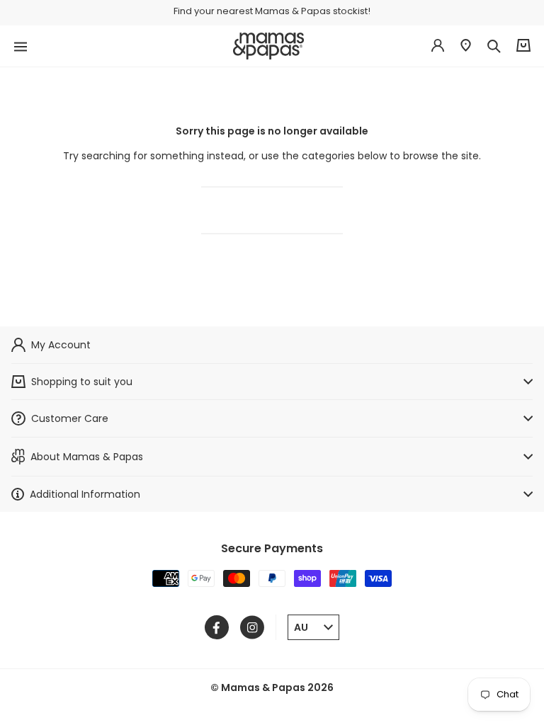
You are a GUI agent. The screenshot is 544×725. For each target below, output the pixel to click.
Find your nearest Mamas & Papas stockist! (272, 11)
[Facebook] (217, 627)
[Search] (494, 46)
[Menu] (20, 46)
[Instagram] (252, 627)
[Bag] (523, 46)
